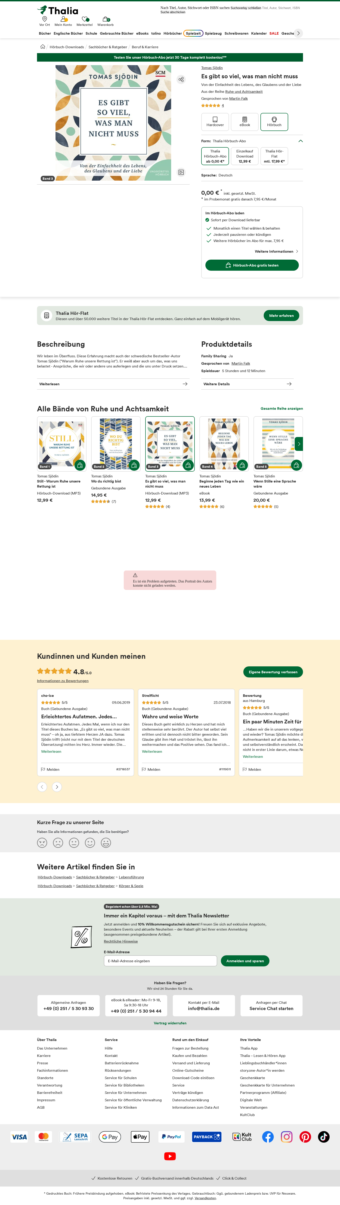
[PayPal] (171, 1137)
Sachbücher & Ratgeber (108, 47)
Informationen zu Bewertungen (63, 680)
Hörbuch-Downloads (67, 47)
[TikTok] (324, 1137)
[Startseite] (42, 46)
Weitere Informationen (274, 251)
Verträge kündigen (187, 1092)
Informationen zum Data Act (195, 1107)
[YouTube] (170, 1156)
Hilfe (109, 1048)
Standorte (45, 1077)
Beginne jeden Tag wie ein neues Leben (224, 462)
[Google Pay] (109, 1137)
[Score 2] (58, 843)
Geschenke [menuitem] (291, 33)
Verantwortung (49, 1085)
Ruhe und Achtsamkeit (244, 91)
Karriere (44, 1055)
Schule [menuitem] (91, 33)
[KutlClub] (242, 1137)
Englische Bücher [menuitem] (68, 33)
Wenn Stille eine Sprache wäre (278, 462)
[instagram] (287, 1137)
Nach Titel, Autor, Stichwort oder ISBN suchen (195, 8)
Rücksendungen (118, 1070)
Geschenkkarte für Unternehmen (267, 1085)
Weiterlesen (49, 383)
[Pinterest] (305, 1137)
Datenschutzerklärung (190, 1100)
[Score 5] (106, 843)
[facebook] (268, 1137)
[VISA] (19, 1137)
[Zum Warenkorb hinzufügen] (80, 465)
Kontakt (111, 1055)
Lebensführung (131, 877)
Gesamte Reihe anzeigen (282, 408)
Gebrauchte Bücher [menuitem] (116, 33)
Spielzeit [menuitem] (193, 33)
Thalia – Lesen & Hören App (262, 1055)
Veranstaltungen (253, 1107)
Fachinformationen (52, 1070)
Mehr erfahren (281, 315)
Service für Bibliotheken (124, 1085)
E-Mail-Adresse (117, 951)
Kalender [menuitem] (259, 33)
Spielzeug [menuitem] (213, 33)
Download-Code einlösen (193, 1077)
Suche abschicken (173, 12)
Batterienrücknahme (122, 1063)
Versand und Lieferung (191, 1063)
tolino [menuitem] (156, 33)
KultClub (247, 1114)
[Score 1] (42, 843)
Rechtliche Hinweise (121, 941)
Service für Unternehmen (126, 1092)
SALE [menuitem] (274, 33)
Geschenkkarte (252, 1077)
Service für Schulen (121, 1077)
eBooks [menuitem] (142, 33)
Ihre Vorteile (250, 1039)
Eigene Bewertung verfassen (273, 671)
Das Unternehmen (52, 1048)
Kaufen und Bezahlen (189, 1055)
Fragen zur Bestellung (190, 1048)
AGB (41, 1107)
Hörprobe (181, 172)
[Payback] (207, 1137)
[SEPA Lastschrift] (75, 1137)
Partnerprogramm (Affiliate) (263, 1092)
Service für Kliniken (121, 1107)
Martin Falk (238, 98)
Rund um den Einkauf (190, 1039)
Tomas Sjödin (212, 67)
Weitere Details (217, 383)
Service (111, 1039)
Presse (42, 1063)
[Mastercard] (43, 1137)
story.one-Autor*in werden (262, 1070)
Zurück (42, 787)
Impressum (46, 1100)
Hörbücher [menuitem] (173, 33)
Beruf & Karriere (145, 47)
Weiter (298, 33)
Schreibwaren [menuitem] (236, 33)
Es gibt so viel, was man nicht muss (170, 462)
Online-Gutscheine (188, 1070)
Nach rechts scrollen (299, 444)
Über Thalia (47, 1039)
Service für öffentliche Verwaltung (133, 1100)
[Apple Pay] (139, 1137)
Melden (53, 769)
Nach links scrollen (41, 444)
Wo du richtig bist (116, 462)
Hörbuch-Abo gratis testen (255, 265)
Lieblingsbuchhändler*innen (263, 1063)
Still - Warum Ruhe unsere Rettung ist (62, 462)
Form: (223, 140)
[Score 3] (74, 843)
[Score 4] (90, 843)
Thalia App (248, 1048)
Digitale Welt (251, 1100)
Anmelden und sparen (245, 960)
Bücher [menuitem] (45, 33)
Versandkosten (205, 1198)
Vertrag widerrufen (170, 1023)
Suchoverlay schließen (246, 8)
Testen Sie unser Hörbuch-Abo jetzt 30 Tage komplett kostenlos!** (170, 57)
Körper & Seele (131, 885)
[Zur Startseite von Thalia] (60, 10)
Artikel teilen (181, 79)
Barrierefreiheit (49, 1092)
